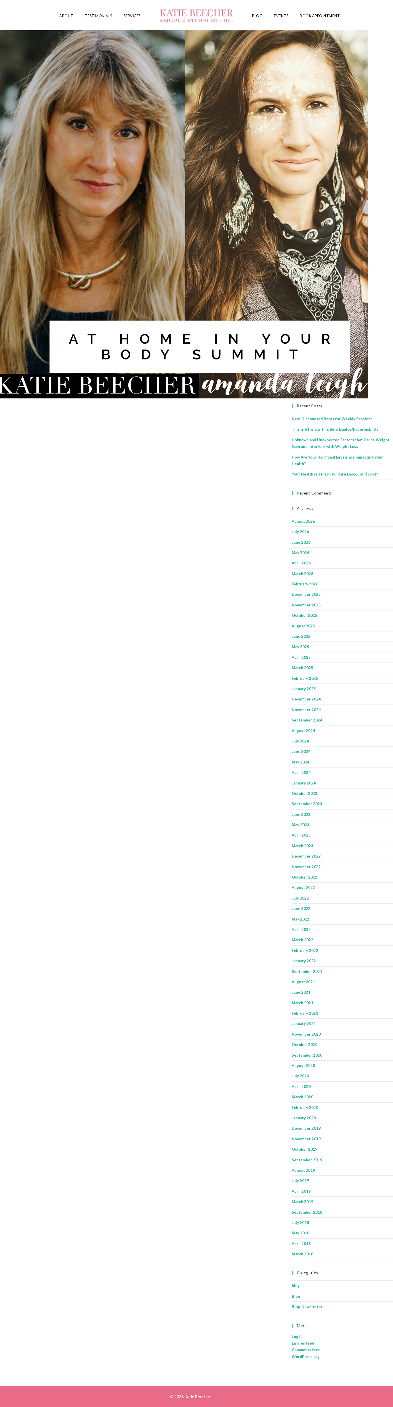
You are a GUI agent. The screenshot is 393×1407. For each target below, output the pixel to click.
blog (296, 1285)
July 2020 (300, 1076)
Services (132, 16)
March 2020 (302, 1097)
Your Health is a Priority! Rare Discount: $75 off (335, 474)
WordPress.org (306, 1356)
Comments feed (306, 1349)
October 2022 (304, 877)
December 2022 (306, 856)
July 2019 (300, 1180)
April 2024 (301, 772)
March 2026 (302, 573)
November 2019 (306, 1139)
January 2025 (304, 688)
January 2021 (304, 1023)
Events (281, 16)
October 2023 (304, 793)
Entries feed (303, 1343)
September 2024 (307, 720)
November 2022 (306, 866)
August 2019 (303, 1170)
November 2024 (306, 709)
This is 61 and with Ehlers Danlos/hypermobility (335, 429)
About (66, 16)
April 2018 (301, 1243)
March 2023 (302, 845)
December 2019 (306, 1128)
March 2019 (302, 1201)
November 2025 (306, 605)
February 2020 (305, 1107)
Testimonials (98, 16)
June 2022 (301, 908)
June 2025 (301, 636)
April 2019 (301, 1191)
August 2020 (303, 1065)
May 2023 (300, 824)
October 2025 (304, 615)
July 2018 (300, 1222)
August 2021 (303, 982)
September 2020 (307, 1055)
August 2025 (303, 626)
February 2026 (305, 584)
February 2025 (305, 678)
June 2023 (301, 814)
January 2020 (304, 1118)
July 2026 (300, 531)
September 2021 (307, 971)
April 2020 (301, 1086)
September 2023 (307, 803)
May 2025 (300, 646)
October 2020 (304, 1044)
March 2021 (302, 1003)
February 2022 (305, 950)
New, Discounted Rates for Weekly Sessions (332, 419)
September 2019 (307, 1160)
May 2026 (300, 552)
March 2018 (302, 1254)
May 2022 (300, 919)
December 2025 (306, 594)
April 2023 (301, 835)
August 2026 (303, 521)
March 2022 (302, 940)
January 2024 (304, 783)
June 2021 (301, 992)
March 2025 (302, 667)
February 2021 (305, 1013)
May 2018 (300, 1233)
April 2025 (301, 657)
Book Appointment (320, 16)
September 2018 (307, 1212)
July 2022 (300, 898)
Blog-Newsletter (307, 1306)
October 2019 (304, 1149)
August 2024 (303, 730)
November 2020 (306, 1034)
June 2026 (301, 542)
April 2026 (301, 563)
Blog (257, 16)
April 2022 (301, 929)
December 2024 (306, 699)
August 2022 (303, 887)
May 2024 (300, 762)
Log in (297, 1336)
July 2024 (300, 741)
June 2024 (301, 751)
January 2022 (304, 961)
